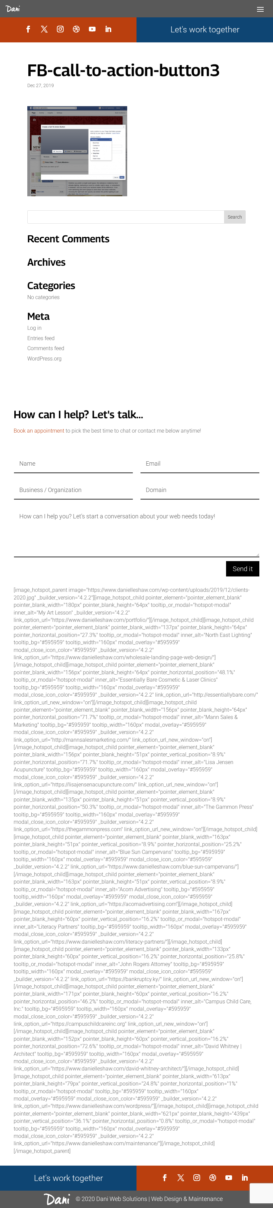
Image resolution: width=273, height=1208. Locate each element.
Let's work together (204, 29)
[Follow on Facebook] (28, 29)
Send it (243, 569)
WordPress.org (44, 358)
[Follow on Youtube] (92, 29)
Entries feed (41, 338)
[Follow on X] (44, 29)
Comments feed (45, 348)
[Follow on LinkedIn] (108, 29)
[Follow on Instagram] (60, 29)
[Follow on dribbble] (76, 29)
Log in (34, 328)
